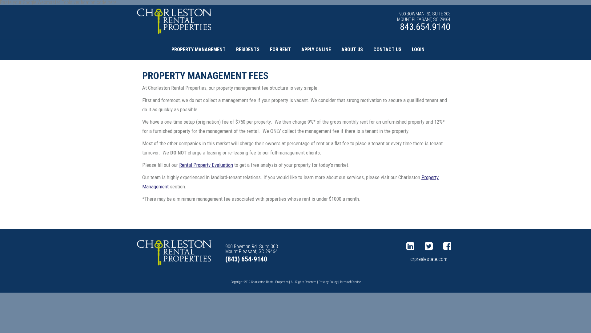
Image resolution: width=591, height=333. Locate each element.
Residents (247, 49)
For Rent (280, 49)
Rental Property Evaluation (206, 165)
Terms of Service (350, 282)
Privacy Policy (328, 282)
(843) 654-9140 (246, 259)
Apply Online (316, 49)
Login (418, 49)
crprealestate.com (428, 259)
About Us (352, 49)
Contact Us (387, 49)
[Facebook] (448, 246)
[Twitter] (430, 246)
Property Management (198, 49)
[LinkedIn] (411, 246)
